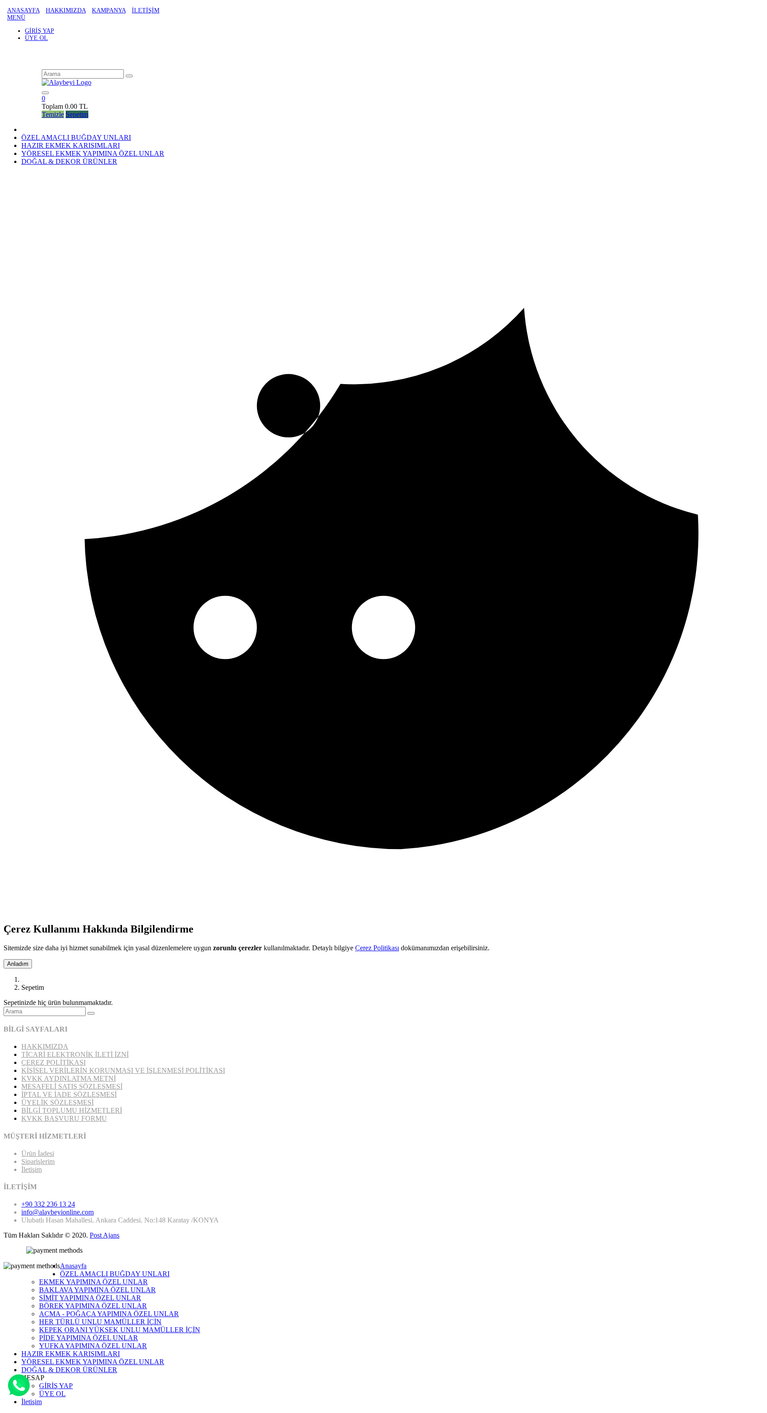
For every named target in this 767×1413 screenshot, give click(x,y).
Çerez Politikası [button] (377, 948)
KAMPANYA (109, 10)
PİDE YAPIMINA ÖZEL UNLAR (88, 1338)
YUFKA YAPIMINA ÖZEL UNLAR (93, 1345)
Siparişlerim (38, 1161)
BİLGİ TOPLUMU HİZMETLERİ (71, 1110)
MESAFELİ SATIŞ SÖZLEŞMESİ (72, 1086)
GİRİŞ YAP (39, 31)
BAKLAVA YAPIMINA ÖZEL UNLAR (97, 1290)
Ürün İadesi (37, 1153)
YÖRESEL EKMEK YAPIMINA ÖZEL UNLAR (92, 1361)
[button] (43, 98)
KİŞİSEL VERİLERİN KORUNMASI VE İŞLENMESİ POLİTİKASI (123, 1070)
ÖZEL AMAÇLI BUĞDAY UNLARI (76, 137)
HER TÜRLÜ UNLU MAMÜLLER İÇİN (100, 1322)
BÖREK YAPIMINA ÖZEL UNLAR (93, 1306)
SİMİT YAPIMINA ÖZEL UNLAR (90, 1298)
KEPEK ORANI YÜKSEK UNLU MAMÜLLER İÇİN (119, 1330)
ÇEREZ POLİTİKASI (53, 1062)
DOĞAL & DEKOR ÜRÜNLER (69, 1369)
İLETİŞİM (145, 10)
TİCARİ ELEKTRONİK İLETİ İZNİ (75, 1054)
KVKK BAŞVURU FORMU (64, 1118)
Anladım (17, 964)
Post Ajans (104, 1235)
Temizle (53, 114)
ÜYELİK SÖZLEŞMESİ (57, 1102)
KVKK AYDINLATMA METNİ (68, 1078)
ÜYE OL (36, 38)
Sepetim (77, 114)
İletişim (31, 1169)
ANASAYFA (23, 10)
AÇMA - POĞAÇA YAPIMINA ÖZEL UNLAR (109, 1314)
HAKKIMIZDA (66, 10)
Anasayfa (73, 1266)
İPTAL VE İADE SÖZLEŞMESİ (69, 1094)
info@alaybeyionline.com (57, 1212)
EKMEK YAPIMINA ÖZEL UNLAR (93, 1282)
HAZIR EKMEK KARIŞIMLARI (70, 145)
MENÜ (16, 17)
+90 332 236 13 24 (48, 1204)
